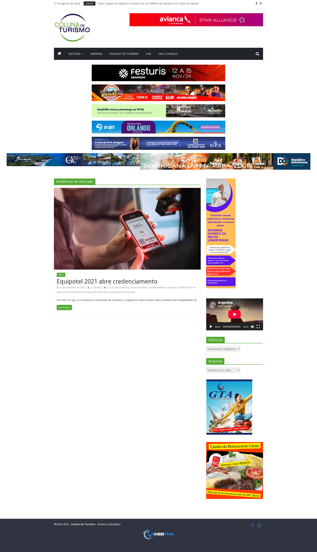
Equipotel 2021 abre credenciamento (107, 281)
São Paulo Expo (101, 292)
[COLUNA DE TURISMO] (59, 54)
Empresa (96, 53)
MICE (61, 274)
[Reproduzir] (211, 327)
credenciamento (157, 287)
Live (148, 53)
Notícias (75, 53)
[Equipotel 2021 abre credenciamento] (127, 190)
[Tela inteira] (258, 327)
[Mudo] (252, 327)
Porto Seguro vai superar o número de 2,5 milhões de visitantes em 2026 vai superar (148, 3)
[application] (234, 314)
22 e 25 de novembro (118, 287)
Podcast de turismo (124, 53)
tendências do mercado (122, 292)
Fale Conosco (168, 53)
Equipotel (172, 287)
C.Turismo (96, 287)
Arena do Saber (139, 287)
